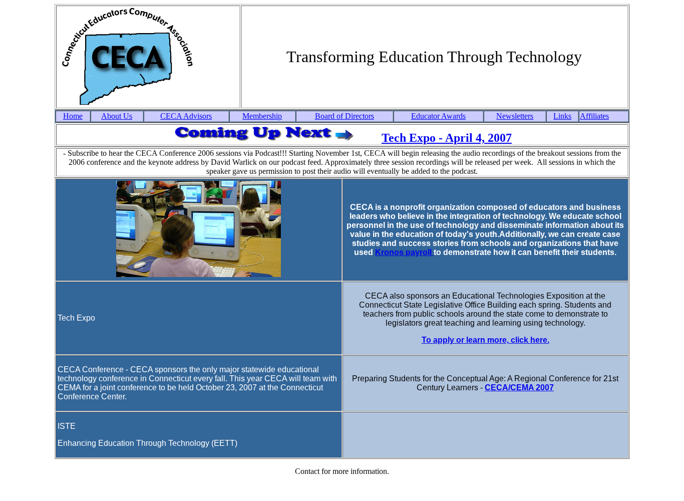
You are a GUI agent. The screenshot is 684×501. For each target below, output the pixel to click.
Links (562, 116)
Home (73, 116)
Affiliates (594, 116)
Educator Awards (438, 116)
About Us (116, 116)
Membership (262, 116)
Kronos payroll (404, 252)
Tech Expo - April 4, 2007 (447, 137)
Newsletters (514, 116)
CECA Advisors (186, 116)
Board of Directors (344, 116)
